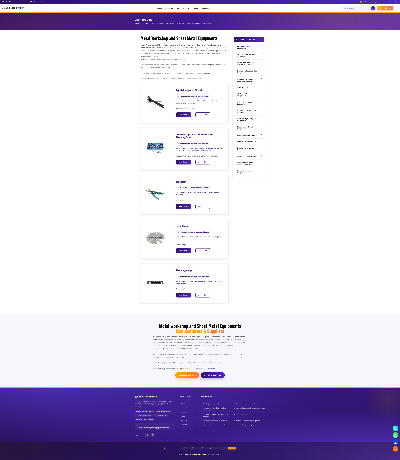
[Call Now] (395, 428)
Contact (205, 8)
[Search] (373, 8)
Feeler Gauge (182, 226)
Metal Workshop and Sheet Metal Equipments (195, 23)
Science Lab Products (244, 414)
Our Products (146, 23)
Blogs (196, 8)
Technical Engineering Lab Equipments (250, 404)
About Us (169, 8)
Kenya (232, 448)
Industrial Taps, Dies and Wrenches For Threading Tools (194, 136)
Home (159, 8)
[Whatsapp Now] (395, 435)
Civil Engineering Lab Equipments (215, 404)
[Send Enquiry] (395, 442)
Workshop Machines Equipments (165, 23)
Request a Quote (186, 375)
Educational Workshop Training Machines (214, 409)
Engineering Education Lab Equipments (250, 408)
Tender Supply (186, 424)
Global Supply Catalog (145, 419)
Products (184, 412)
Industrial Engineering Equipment (248, 421)
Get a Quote (386, 8)
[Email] (147, 435)
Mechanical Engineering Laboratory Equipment (216, 415)
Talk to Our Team (213, 375)
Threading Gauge (184, 270)
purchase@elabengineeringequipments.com (378, 2)
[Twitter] (397, 2)
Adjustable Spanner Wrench (189, 90)
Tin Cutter (181, 181)
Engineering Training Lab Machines (215, 425)
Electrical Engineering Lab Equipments (250, 425)
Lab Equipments (182, 8)
